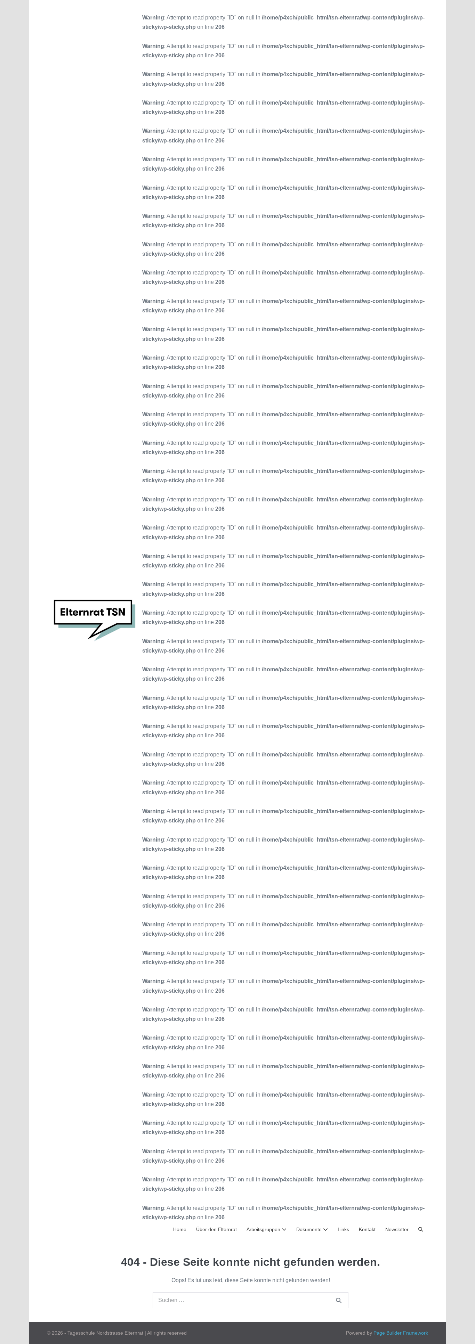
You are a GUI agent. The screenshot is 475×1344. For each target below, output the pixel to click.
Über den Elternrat (216, 1229)
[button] (420, 1229)
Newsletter (397, 1229)
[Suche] (338, 1300)
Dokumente (309, 1229)
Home (179, 1229)
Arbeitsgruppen (264, 1229)
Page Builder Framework (400, 1333)
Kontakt (367, 1229)
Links (343, 1229)
